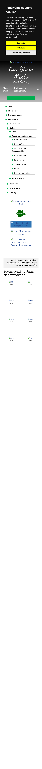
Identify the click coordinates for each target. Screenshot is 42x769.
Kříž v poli (19, 160)
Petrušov (14, 184)
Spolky (13, 192)
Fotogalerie (13, 119)
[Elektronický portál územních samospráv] (21, 242)
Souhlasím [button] (21, 43)
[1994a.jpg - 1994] (31, 282)
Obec (10, 106)
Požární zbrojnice (22, 173)
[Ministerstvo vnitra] (21, 232)
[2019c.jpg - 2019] (31, 319)
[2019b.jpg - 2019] (11, 319)
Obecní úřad (13, 111)
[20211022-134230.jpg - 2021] (11, 338)
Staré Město (15, 124)
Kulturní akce (18, 178)
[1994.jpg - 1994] (11, 282)
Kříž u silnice (20, 155)
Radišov (13, 128)
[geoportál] (21, 213)
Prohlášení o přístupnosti (20, 89)
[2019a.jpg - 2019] (31, 300)
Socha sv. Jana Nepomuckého (19, 149)
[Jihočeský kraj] (21, 202)
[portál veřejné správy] (21, 224)
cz (12, 260)
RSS (37, 89)
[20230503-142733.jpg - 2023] (31, 338)
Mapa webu (5, 89)
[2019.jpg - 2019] (11, 300)
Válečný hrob (20, 164)
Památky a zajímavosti (22, 136)
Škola (16, 169)
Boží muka (19, 144)
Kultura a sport (15, 115)
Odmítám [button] (21, 48)
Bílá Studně (15, 188)
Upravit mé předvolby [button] (21, 53)
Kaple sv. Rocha (21, 140)
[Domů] (21, 62)
